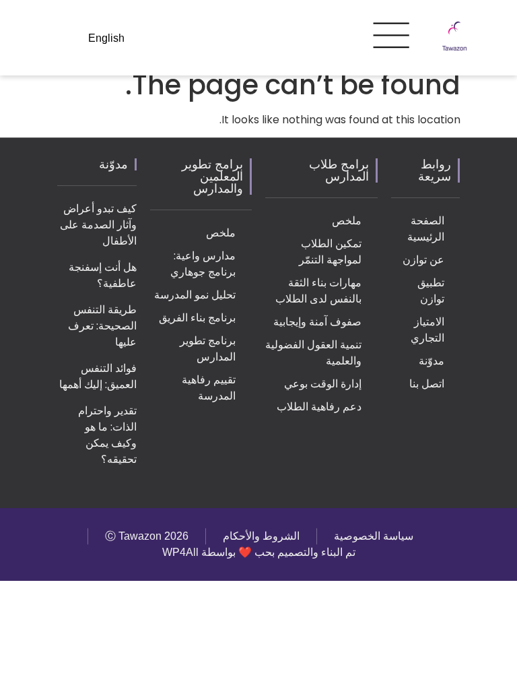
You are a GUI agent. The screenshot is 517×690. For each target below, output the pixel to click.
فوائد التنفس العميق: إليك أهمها (98, 376)
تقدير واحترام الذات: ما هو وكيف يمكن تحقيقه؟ (107, 435)
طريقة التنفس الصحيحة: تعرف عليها (102, 326)
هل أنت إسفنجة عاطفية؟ (103, 275)
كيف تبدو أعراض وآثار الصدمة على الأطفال (98, 225)
